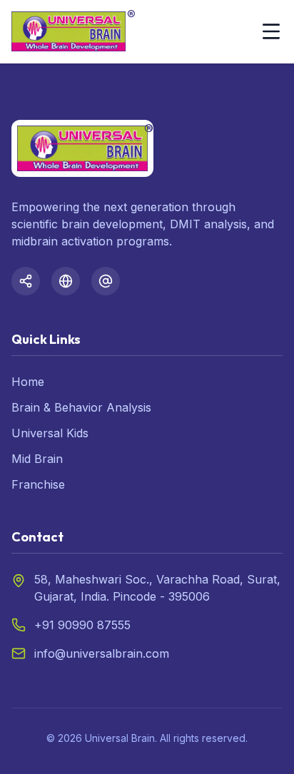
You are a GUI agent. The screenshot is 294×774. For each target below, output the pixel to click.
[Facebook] (25, 281)
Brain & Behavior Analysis (81, 407)
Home (27, 382)
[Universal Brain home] (68, 31)
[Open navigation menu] (271, 31)
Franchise (38, 484)
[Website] (65, 281)
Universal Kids (49, 433)
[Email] (105, 281)
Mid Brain (37, 459)
